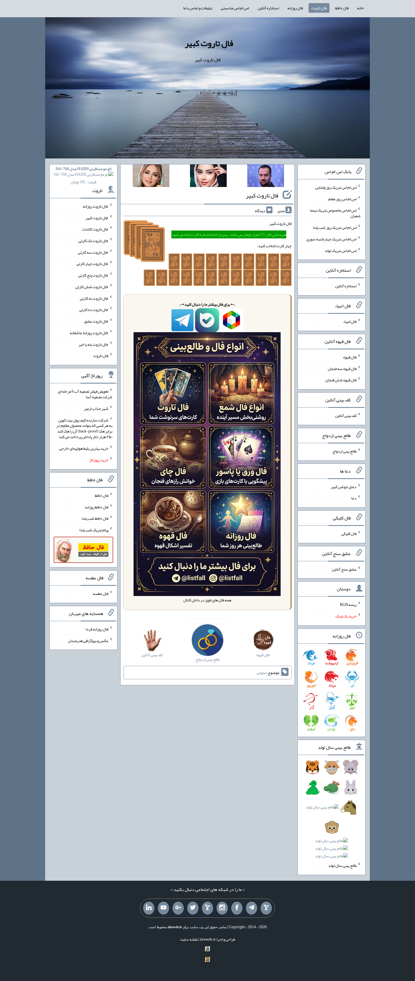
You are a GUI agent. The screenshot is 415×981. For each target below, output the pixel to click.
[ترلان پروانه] (208, 177)
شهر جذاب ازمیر (96, 408)
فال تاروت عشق (96, 321)
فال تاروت (319, 8)
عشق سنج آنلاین (344, 569)
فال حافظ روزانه (96, 507)
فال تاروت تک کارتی (93, 241)
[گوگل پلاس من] (178, 908)
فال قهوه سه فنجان (342, 368)
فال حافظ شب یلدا (95, 518)
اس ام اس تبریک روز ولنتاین (336, 187)
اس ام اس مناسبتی (235, 8)
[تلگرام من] (251, 908)
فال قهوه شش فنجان (341, 380)
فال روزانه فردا (97, 629)
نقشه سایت (189, 939)
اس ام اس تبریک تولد (341, 250)
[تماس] (207, 908)
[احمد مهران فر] (265, 177)
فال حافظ (342, 8)
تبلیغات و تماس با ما (197, 8)
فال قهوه (350, 357)
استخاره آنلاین (268, 8)
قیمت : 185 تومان (83, 175)
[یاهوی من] (266, 908)
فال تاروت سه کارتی (93, 252)
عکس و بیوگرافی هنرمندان (88, 640)
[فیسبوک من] (237, 908)
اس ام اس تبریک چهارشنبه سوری (331, 239)
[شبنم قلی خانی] (151, 177)
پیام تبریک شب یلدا (93, 530)
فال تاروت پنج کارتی (93, 275)
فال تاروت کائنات (95, 229)
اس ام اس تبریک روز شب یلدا (335, 227)
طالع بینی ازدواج (345, 451)
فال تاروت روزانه (95, 206)
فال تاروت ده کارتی (93, 310)
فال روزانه (295, 8)
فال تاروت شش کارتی (91, 287)
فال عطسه (100, 593)
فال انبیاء (350, 321)
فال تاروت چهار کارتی (92, 263)
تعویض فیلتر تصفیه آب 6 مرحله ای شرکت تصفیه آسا (85, 394)
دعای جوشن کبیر (344, 486)
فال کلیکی (349, 534)
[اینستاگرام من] (222, 908)
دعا (354, 498)
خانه (360, 8)
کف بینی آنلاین (346, 415)
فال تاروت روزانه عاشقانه (89, 333)
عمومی (262, 673)
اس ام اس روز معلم (342, 199)
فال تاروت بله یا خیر (93, 344)
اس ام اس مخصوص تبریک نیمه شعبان (335, 213)
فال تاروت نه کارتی (94, 298)
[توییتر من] (192, 908)
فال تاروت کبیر (209, 43)
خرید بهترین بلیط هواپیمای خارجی (83, 448)
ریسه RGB (348, 604)
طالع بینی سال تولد (342, 865)
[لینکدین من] (148, 908)
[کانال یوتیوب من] (163, 908)
